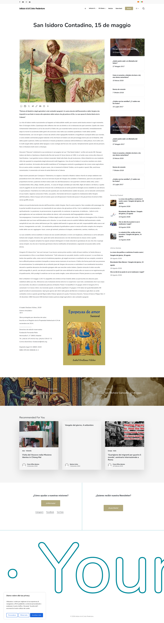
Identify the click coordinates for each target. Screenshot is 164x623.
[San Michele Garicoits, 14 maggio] (123, 391)
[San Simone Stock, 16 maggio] (41, 391)
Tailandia (29, 451)
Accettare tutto (36, 615)
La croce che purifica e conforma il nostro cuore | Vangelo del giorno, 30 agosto (127, 253)
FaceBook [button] (50, 512)
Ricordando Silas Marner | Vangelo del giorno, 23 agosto (127, 263)
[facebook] (19, 2)
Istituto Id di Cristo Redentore (32, 8)
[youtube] (23, 2)
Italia (114, 451)
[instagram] (26, 2)
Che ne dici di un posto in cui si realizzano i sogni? (127, 272)
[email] (29, 2)
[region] (25, 605)
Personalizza (12, 615)
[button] (50, 503)
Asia (23, 451)
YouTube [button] (60, 512)
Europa (110, 451)
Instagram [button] (39, 512)
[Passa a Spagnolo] (138, 2)
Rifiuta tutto (24, 615)
